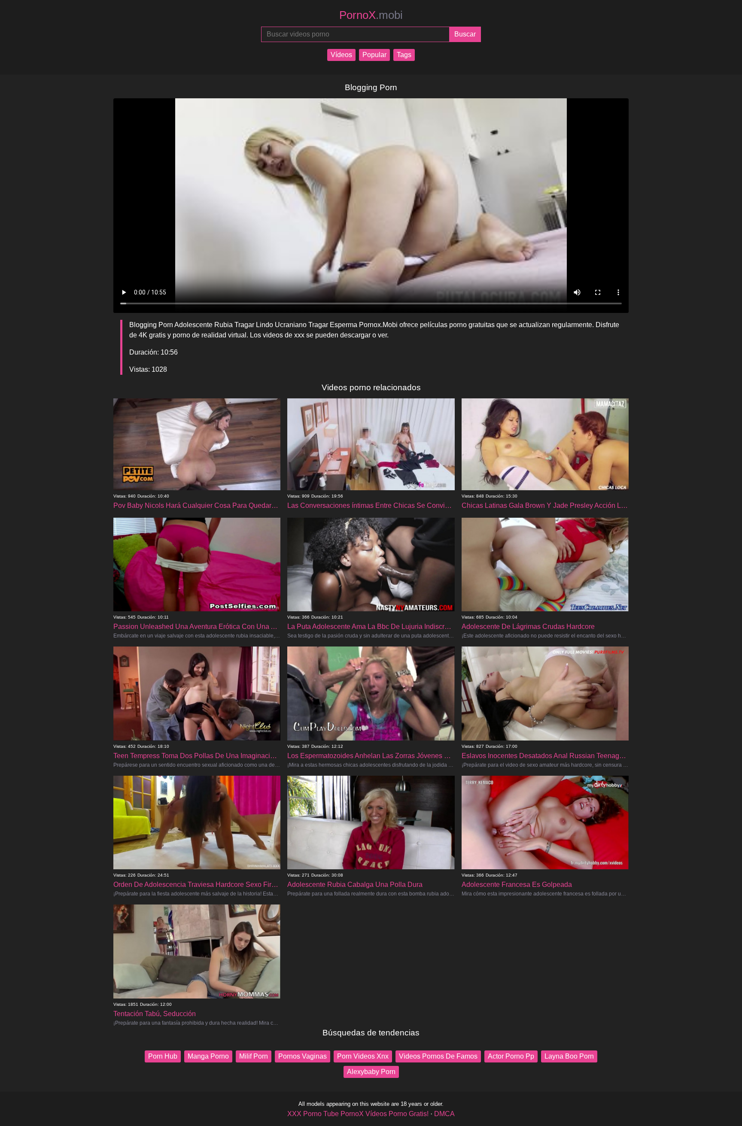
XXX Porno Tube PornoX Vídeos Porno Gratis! (358, 1113)
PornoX (371, 15)
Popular (374, 54)
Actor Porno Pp (511, 1056)
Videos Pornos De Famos (438, 1056)
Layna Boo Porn (569, 1056)
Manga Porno (208, 1056)
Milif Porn (253, 1056)
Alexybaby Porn (371, 1071)
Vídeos (341, 54)
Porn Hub (162, 1056)
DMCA (444, 1113)
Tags (404, 54)
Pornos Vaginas (302, 1056)
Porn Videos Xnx (363, 1056)
